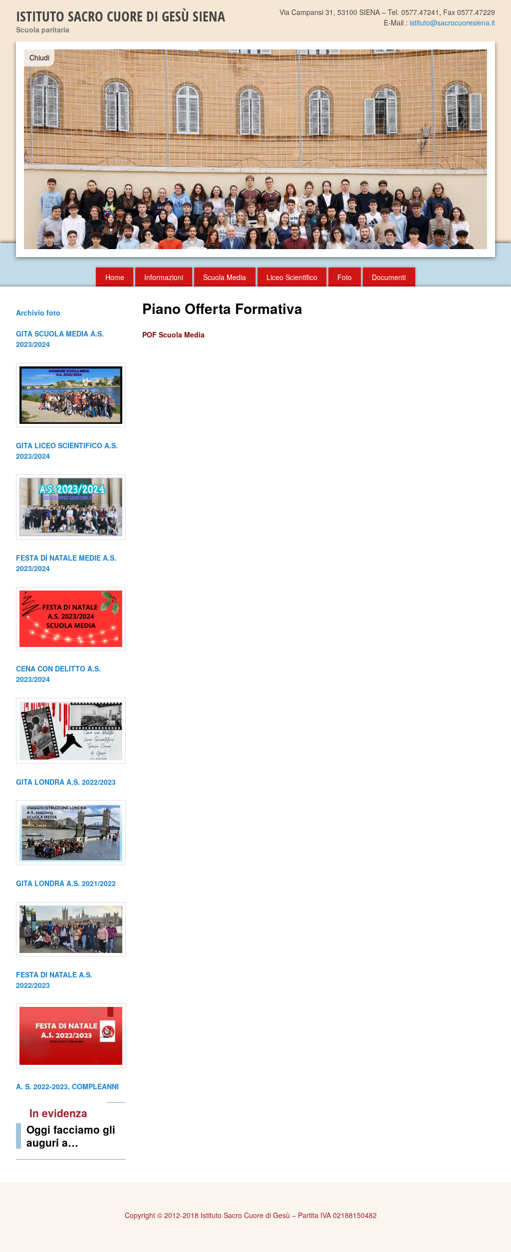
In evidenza (58, 1112)
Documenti (389, 277)
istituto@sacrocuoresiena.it (452, 22)
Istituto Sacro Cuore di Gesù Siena (120, 15)
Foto (344, 277)
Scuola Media (224, 277)
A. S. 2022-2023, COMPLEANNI (67, 1086)
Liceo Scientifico (291, 277)
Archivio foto (38, 312)
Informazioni (163, 277)
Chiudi (39, 57)
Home (114, 277)
